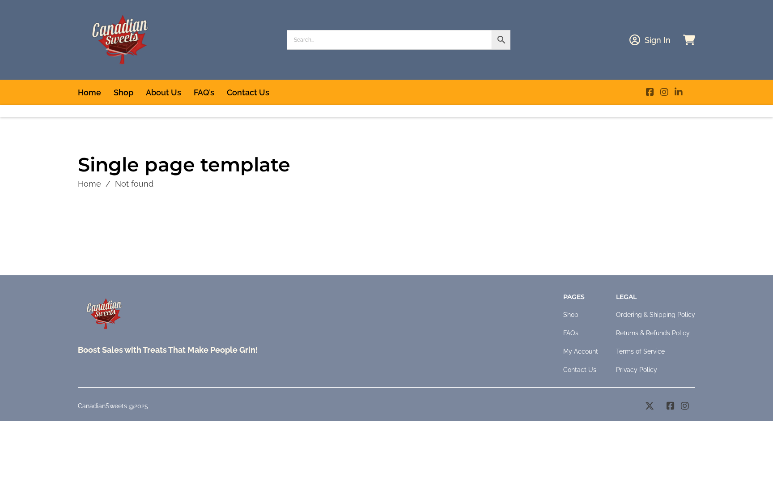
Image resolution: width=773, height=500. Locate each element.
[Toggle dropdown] (634, 39)
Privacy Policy (636, 369)
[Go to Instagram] (664, 92)
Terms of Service (640, 351)
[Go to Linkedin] (679, 92)
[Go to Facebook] (650, 92)
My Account (580, 351)
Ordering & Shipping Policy (655, 314)
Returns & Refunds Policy (653, 333)
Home (89, 92)
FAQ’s (204, 92)
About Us (163, 92)
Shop (123, 92)
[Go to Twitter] (649, 406)
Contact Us (248, 92)
